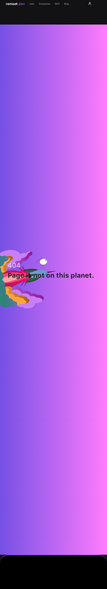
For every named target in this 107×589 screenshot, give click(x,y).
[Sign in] (90, 4)
